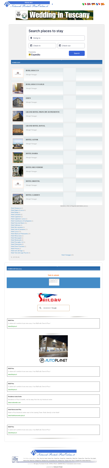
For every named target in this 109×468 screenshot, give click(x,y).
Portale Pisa (62, 458)
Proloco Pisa (50, 458)
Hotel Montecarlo (16, 240)
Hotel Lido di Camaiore (18, 229)
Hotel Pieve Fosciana (17, 246)
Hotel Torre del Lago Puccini (19, 253)
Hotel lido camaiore (17, 227)
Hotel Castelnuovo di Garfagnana (21, 221)
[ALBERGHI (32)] (54, 281)
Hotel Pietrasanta (16, 244)
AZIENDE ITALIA (62, 463)
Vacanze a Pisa (68, 460)
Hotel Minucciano (16, 236)
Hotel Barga (14, 212)
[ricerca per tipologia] (54, 279)
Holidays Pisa (61, 460)
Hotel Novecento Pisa (14, 409)
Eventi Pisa (56, 458)
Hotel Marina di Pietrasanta (19, 233)
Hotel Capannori (16, 216)
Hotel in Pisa (26, 460)
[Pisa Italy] (89, 4)
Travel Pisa (87, 458)
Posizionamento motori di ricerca (73, 463)
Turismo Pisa (81, 458)
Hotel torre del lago (17, 251)
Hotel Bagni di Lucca (17, 210)
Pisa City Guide (43, 458)
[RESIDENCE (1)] (54, 282)
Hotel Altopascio (16, 208)
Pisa (38, 458)
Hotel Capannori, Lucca (18, 219)
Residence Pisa (45, 460)
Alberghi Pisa (38, 460)
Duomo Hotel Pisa (86, 460)
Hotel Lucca (14, 231)
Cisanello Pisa (78, 460)
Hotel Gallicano (15, 225)
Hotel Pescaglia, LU (17, 242)
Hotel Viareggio (66, 255)
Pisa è (73, 460)
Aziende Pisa (69, 458)
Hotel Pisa (32, 460)
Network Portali (58, 467)
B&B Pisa (11, 320)
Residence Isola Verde (15, 396)
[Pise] (98, 4)
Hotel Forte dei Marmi (17, 223)
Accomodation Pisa (53, 460)
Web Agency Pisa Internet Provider (41, 463)
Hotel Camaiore (15, 214)
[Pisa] (84, 4)
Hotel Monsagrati (16, 238)
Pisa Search (93, 458)
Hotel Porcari (15, 248)
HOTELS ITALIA (53, 463)
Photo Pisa (75, 458)
